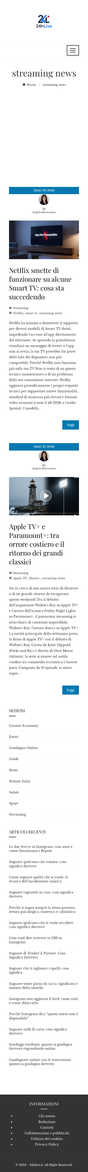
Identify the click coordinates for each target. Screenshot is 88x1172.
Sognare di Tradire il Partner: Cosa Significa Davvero (37, 955)
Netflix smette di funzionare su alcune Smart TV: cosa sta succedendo (40, 283)
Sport (13, 803)
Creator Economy (23, 726)
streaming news (50, 313)
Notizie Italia (19, 781)
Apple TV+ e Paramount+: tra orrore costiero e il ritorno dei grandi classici (36, 544)
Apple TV (20, 578)
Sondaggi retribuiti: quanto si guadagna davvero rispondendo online (40, 1046)
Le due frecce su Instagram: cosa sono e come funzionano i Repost (41, 849)
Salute (14, 792)
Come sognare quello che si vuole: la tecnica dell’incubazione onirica (38, 879)
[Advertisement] (44, 134)
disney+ (34, 578)
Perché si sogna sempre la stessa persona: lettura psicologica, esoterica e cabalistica (42, 910)
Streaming (20, 308)
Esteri (13, 737)
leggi (70, 425)
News (13, 770)
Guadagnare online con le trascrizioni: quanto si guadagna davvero (40, 1062)
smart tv (31, 313)
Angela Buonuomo (44, 212)
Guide (14, 759)
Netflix (18, 313)
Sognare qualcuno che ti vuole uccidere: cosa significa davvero (41, 925)
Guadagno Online (23, 748)
